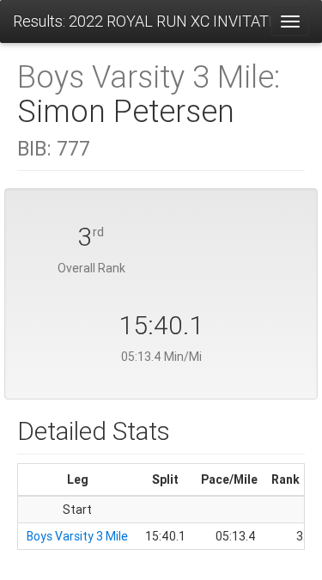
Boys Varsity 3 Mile (77, 536)
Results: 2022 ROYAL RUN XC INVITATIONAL (141, 21)
